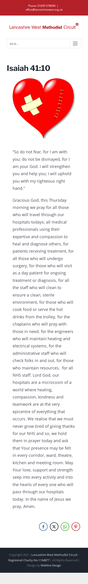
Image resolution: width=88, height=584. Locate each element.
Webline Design (51, 565)
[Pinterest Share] (76, 526)
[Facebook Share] (43, 526)
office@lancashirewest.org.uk (44, 9)
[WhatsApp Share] (65, 526)
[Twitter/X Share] (54, 526)
